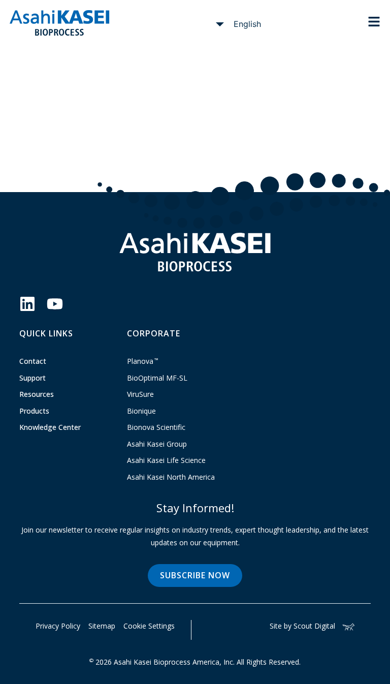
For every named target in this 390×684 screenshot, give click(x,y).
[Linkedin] (27, 304)
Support (32, 378)
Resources (36, 394)
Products (34, 411)
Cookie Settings (149, 626)
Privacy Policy (58, 626)
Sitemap (101, 626)
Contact (32, 361)
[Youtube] (55, 304)
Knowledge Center (50, 427)
